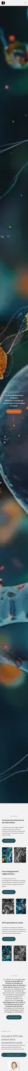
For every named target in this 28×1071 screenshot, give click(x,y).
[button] (24, 3)
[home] (3, 3)
